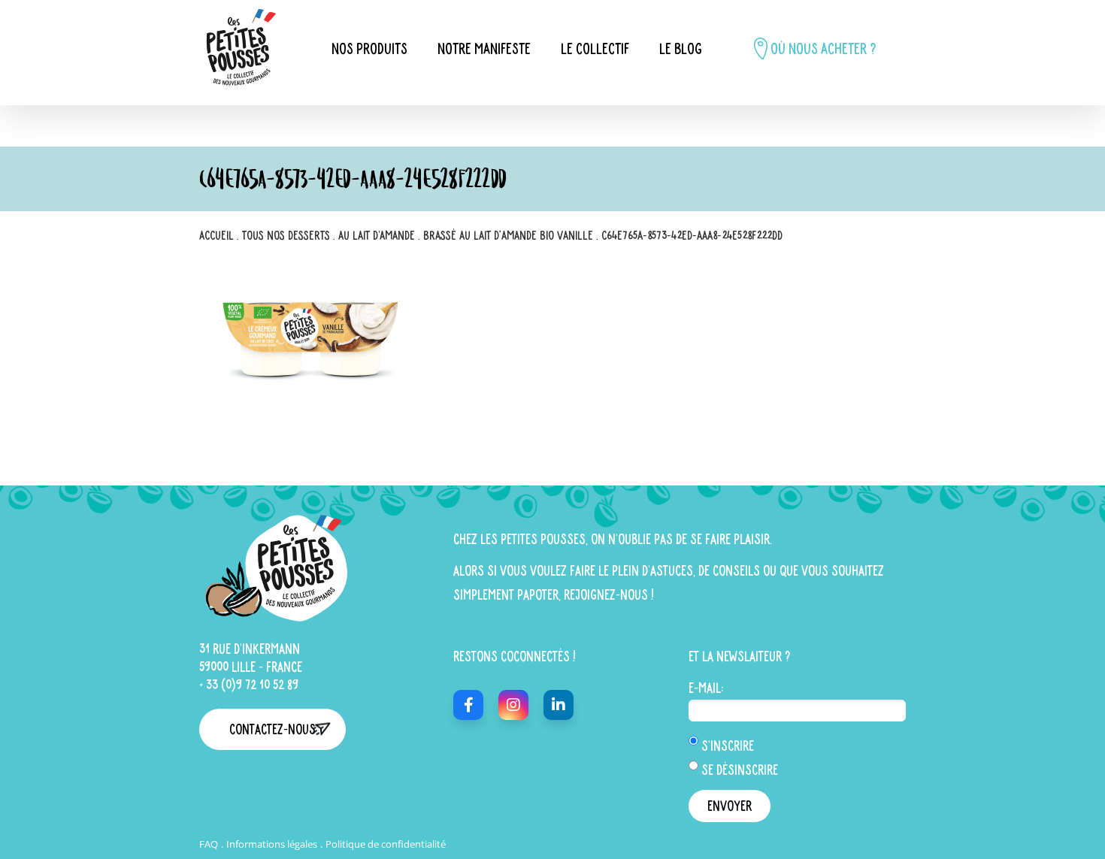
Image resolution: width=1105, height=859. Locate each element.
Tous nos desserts (286, 235)
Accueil (216, 235)
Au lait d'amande (376, 235)
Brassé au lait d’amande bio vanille (508, 235)
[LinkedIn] (558, 705)
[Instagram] (513, 705)
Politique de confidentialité (385, 844)
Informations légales (271, 844)
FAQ (208, 844)
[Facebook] (468, 705)
